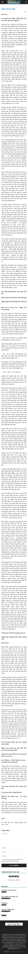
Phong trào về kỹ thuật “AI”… (9, 890)
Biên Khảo (4, 891)
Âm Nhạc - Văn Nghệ (6, 898)
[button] (26, 2)
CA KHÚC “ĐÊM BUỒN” (7, 909)
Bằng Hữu (4, 915)
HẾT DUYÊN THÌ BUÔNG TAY (9, 896)
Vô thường (4, 903)
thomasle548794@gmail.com (17, 951)
